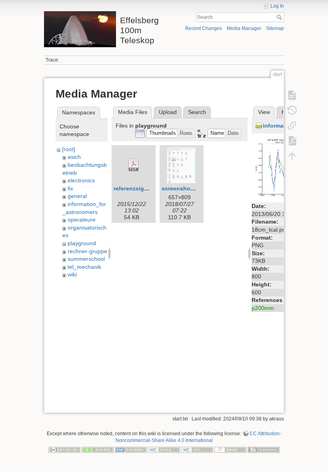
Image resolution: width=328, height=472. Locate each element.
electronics (81, 180)
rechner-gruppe (87, 251)
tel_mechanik (84, 267)
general (77, 196)
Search (280, 17)
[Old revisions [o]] (292, 110)
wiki (72, 274)
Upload (168, 112)
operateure (82, 219)
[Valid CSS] (197, 449)
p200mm (263, 308)
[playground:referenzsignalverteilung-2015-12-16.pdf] (134, 165)
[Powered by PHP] (131, 449)
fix (70, 188)
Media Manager (244, 28)
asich (74, 157)
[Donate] (98, 449)
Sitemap (275, 28)
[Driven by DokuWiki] (264, 449)
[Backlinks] (292, 125)
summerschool (86, 259)
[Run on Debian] (230, 449)
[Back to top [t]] (292, 156)
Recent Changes (203, 28)
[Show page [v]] (292, 95)
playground (82, 243)
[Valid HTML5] (164, 449)
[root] (68, 149)
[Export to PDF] (292, 140)
